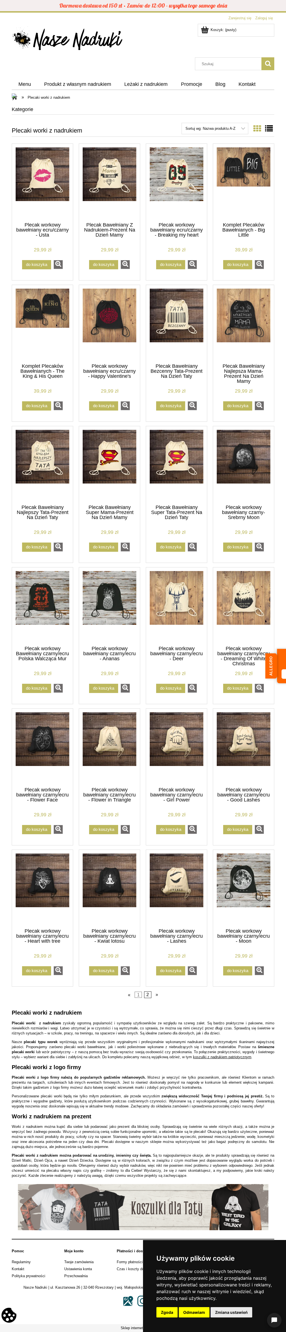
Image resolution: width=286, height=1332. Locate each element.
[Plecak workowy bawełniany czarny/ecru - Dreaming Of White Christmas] (243, 606)
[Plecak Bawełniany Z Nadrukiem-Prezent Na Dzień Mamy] (109, 182)
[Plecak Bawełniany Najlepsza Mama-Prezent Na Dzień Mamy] (243, 324)
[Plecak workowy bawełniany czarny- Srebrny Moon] (243, 465)
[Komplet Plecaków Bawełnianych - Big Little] (243, 182)
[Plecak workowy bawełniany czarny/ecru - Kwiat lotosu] (109, 888)
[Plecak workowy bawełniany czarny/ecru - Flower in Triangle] (109, 747)
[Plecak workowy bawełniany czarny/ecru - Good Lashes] (243, 747)
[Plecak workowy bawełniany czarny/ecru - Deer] (176, 606)
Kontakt (18, 1269)
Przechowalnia (76, 1276)
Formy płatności (130, 1262)
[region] (143, 1207)
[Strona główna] (67, 40)
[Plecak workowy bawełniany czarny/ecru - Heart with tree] (42, 888)
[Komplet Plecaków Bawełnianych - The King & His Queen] (42, 324)
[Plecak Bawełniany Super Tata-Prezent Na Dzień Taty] (176, 465)
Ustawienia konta (78, 1269)
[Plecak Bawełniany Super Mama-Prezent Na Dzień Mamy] (109, 465)
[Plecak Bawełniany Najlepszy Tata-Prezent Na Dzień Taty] (42, 465)
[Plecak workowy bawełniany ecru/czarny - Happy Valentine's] (109, 324)
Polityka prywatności (28, 1276)
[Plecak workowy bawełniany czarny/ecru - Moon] (243, 888)
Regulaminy (21, 1262)
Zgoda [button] (167, 1312)
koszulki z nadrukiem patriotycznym (222, 1057)
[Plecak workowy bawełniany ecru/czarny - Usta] (42, 182)
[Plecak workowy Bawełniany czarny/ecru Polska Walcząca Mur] (42, 606)
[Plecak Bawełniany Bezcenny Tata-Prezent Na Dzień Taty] (176, 324)
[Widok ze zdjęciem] (257, 128)
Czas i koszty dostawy (135, 1269)
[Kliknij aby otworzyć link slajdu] (143, 1207)
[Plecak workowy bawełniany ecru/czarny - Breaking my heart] (176, 182)
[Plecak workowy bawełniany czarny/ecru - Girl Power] (176, 747)
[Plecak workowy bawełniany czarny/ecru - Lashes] (176, 888)
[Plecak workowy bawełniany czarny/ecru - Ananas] (109, 606)
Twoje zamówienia (79, 1262)
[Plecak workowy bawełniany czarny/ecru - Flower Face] (42, 747)
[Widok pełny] (269, 128)
